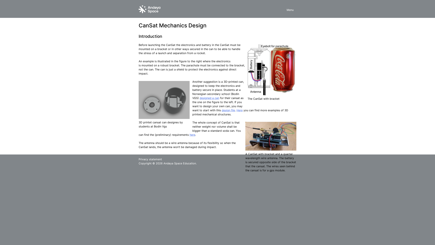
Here (240, 110)
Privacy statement (150, 159)
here (192, 134)
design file (228, 110)
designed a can (209, 98)
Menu (290, 10)
